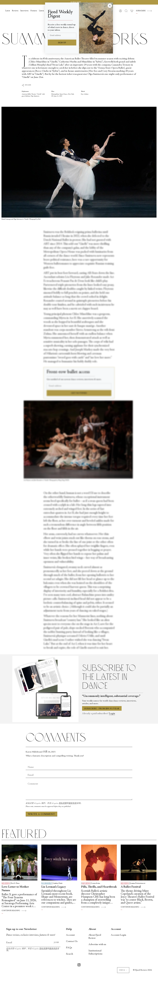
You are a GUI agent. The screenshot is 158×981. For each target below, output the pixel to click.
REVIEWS (6, 883)
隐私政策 (63, 803)
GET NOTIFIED (79, 393)
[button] (126, 11)
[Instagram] (79, 965)
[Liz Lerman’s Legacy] (59, 862)
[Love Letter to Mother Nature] (19, 862)
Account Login (118, 935)
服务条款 (73, 803)
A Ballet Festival (131, 886)
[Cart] (132, 11)
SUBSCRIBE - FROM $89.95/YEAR (101, 709)
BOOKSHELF (46, 883)
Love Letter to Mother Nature (15, 888)
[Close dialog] (110, 5)
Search (69, 954)
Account (70, 935)
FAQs (69, 947)
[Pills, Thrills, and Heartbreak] (99, 862)
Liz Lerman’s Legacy (53, 886)
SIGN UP (62, 43)
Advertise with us (97, 944)
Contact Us (71, 941)
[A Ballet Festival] (139, 862)
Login (112, 713)
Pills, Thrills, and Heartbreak (99, 886)
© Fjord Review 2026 (142, 970)
